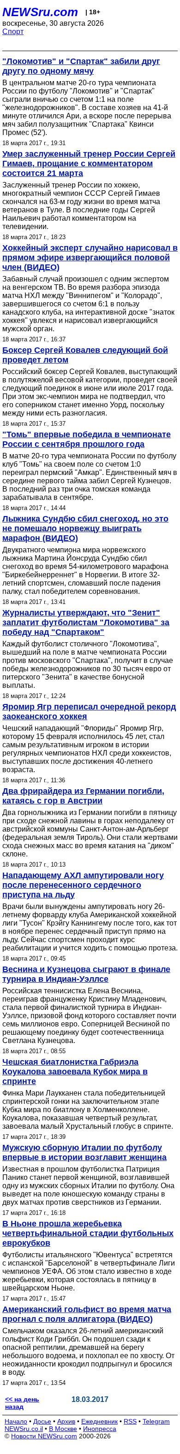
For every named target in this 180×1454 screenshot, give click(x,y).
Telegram (156, 1421)
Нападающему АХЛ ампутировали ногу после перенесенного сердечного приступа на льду (83, 885)
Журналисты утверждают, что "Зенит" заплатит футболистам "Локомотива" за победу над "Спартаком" (85, 622)
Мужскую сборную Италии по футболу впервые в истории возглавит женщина (84, 1152)
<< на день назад (22, 1402)
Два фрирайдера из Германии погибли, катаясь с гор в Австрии (83, 795)
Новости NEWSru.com (44, 1436)
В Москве (63, 1428)
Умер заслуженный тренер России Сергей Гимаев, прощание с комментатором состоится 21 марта (88, 163)
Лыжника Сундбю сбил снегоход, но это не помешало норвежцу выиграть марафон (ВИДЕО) (85, 528)
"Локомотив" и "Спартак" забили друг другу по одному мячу (81, 66)
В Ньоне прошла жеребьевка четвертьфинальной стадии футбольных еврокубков (88, 1233)
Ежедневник (99, 1421)
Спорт (13, 31)
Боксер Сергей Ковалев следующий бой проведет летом (85, 355)
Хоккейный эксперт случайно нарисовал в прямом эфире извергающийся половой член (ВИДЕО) (90, 257)
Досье (42, 1421)
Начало (16, 1421)
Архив (66, 1421)
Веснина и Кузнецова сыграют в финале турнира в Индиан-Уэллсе (86, 974)
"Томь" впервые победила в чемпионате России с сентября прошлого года (86, 439)
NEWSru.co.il (24, 1428)
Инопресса (99, 1428)
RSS (130, 1421)
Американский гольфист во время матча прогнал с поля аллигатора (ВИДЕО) (86, 1314)
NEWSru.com (40, 12)
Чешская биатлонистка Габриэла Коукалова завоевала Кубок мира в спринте (75, 1071)
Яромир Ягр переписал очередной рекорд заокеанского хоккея (89, 711)
